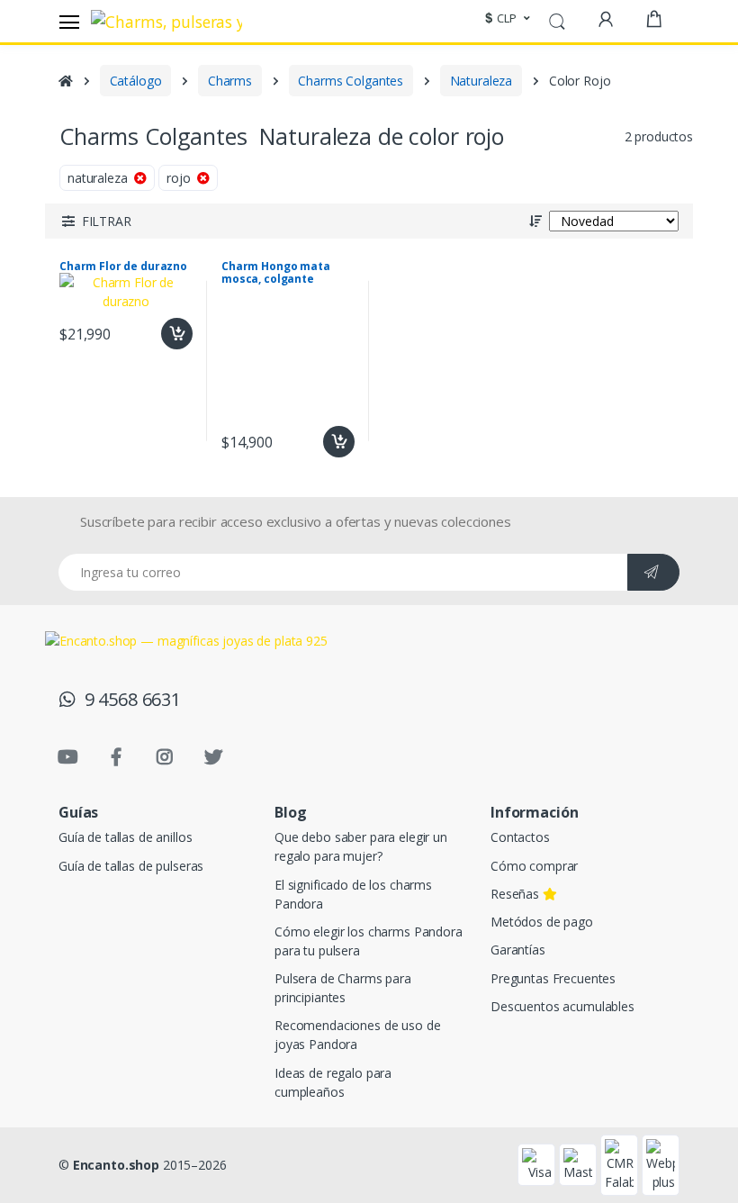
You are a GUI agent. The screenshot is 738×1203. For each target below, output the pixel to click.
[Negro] (94, 275)
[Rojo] (37, 197)
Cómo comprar (534, 865)
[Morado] (37, 275)
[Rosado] (150, 236)
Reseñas (516, 893)
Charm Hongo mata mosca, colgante (275, 272)
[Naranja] (94, 197)
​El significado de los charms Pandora (353, 894)
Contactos (520, 837)
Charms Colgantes (350, 80)
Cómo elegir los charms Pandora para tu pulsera (368, 941)
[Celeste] (37, 236)
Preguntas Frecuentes (553, 978)
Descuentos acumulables (562, 1006)
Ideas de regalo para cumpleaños (333, 1082)
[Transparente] (150, 275)
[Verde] (207, 197)
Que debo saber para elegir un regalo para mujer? (360, 846)
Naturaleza (481, 80)
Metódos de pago (541, 921)
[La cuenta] (606, 19)
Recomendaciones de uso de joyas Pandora (357, 1035)
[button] (505, 19)
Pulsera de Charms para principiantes (342, 988)
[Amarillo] (150, 197)
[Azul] (94, 236)
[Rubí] (207, 236)
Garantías (517, 949)
